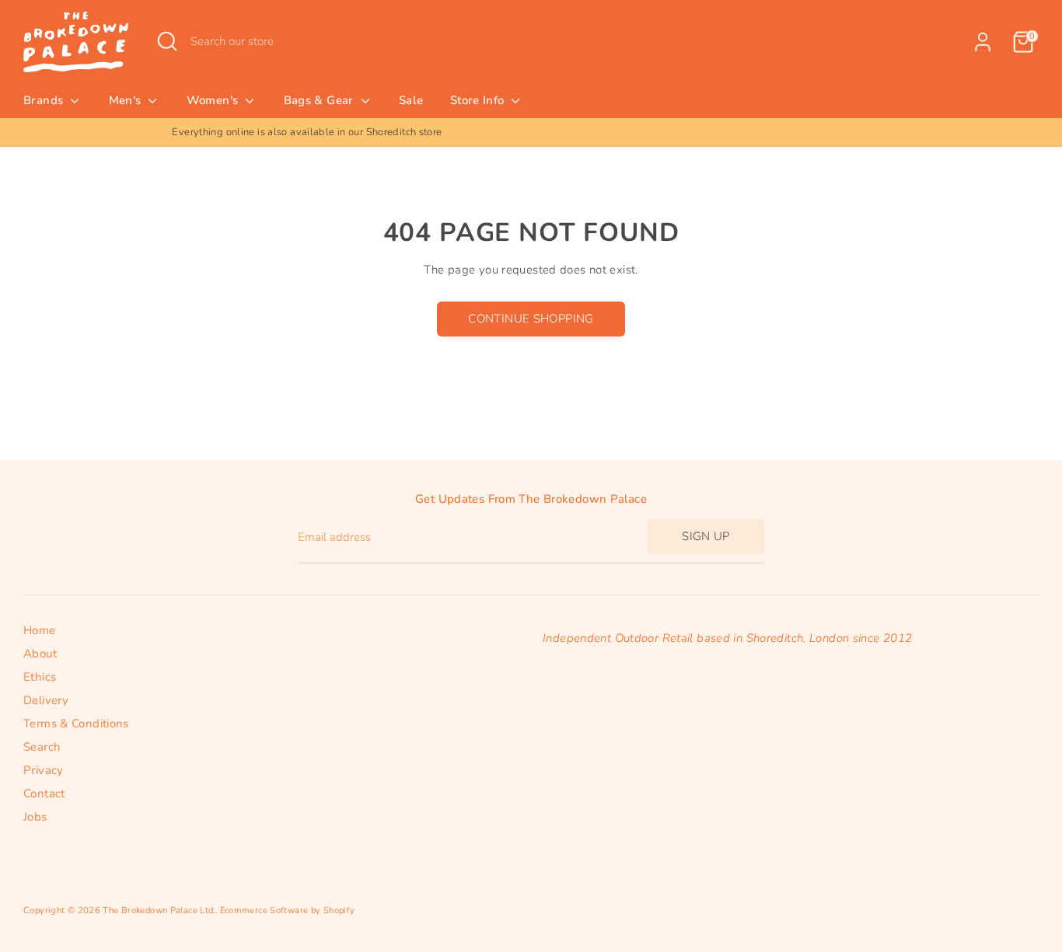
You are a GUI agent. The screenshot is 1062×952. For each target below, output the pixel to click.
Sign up (706, 536)
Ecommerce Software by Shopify (287, 910)
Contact (44, 793)
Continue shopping (530, 318)
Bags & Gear (321, 100)
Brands (45, 100)
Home (39, 630)
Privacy (43, 770)
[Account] (982, 42)
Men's (127, 100)
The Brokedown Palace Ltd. (159, 910)
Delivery (45, 700)
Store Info (479, 100)
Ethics (39, 677)
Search (42, 747)
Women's (214, 100)
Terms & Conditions (76, 723)
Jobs (35, 817)
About (40, 653)
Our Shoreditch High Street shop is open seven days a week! (700, 132)
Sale (411, 100)
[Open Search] (167, 41)
